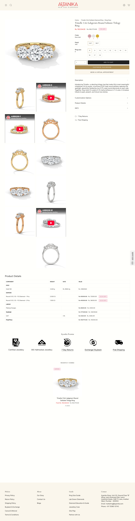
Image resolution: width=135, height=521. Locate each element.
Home (77, 20)
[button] (11, 5)
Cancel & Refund (11, 511)
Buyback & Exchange (12, 507)
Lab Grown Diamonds (76, 499)
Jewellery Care (74, 507)
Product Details (80, 103)
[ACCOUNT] (124, 5)
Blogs (39, 503)
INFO (77, 108)
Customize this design (102, 67)
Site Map (72, 511)
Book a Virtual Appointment (102, 72)
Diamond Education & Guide (79, 503)
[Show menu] (5, 5)
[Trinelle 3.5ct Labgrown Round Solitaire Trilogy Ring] (67, 381)
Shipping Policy (10, 503)
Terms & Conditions (12, 515)
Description (79, 80)
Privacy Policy (10, 495)
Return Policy (9, 499)
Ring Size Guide (74, 495)
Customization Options (83, 98)
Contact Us (41, 499)
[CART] (129, 5)
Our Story (40, 495)
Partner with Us (74, 515)
